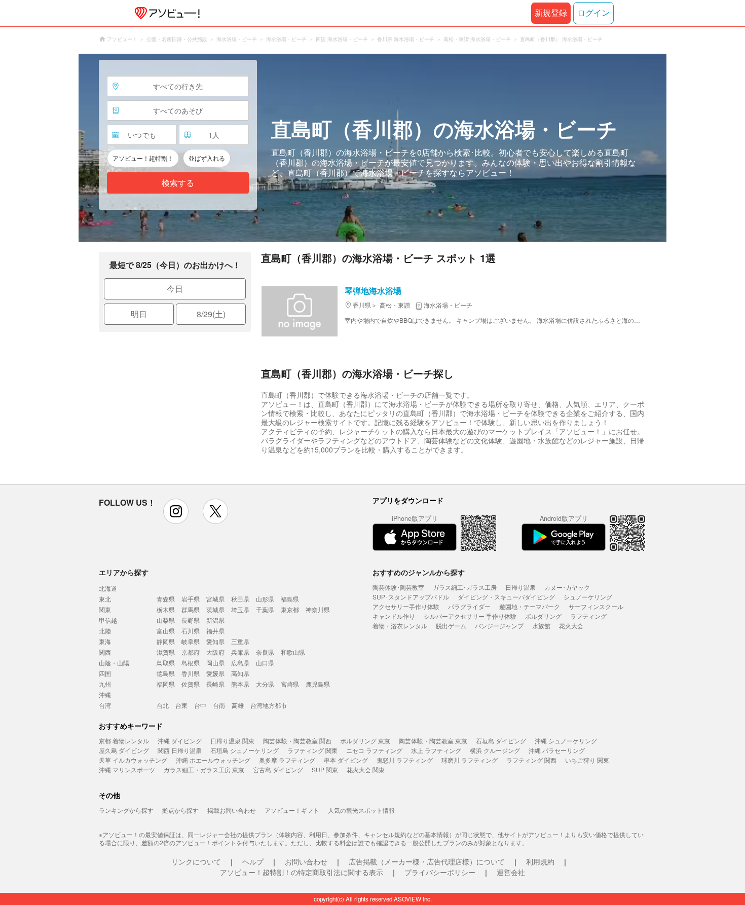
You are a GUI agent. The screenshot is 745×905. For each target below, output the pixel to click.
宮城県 (215, 598)
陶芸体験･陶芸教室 (398, 587)
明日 (139, 314)
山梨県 (166, 620)
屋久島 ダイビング (124, 750)
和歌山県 (293, 652)
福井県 (215, 630)
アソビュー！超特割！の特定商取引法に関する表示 (301, 872)
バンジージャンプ (499, 625)
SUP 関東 (325, 769)
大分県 (265, 684)
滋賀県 (166, 652)
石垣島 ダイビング (501, 740)
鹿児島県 (318, 684)
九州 (105, 684)
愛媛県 (215, 673)
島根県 (190, 662)
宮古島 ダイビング (278, 769)
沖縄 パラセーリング (557, 750)
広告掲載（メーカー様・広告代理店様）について (427, 861)
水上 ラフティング (436, 750)
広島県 (240, 662)
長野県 (190, 620)
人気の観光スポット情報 (361, 810)
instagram (176, 511)
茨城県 (215, 609)
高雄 (238, 705)
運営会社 (511, 872)
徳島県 (166, 673)
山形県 (265, 598)
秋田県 (240, 598)
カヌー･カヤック (567, 587)
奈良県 (265, 652)
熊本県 (240, 684)
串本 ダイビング (346, 760)
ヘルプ (253, 861)
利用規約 (540, 861)
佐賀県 (190, 684)
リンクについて (196, 861)
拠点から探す (180, 810)
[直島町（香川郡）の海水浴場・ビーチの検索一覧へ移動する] (372, 148)
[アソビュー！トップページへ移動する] (165, 13)
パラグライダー (469, 606)
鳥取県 (166, 662)
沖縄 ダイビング (180, 740)
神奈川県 (318, 609)
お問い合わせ (306, 861)
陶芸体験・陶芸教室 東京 (433, 740)
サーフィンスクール (596, 606)
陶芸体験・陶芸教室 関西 (297, 740)
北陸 (105, 630)
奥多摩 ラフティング (287, 760)
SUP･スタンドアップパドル (410, 596)
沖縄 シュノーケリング (566, 740)
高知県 (240, 673)
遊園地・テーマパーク (529, 606)
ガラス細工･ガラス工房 (465, 587)
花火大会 (571, 625)
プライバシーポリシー (439, 872)
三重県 (240, 641)
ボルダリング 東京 (365, 740)
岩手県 (190, 598)
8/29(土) (211, 314)
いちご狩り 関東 (587, 760)
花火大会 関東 (366, 769)
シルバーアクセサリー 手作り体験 (470, 616)
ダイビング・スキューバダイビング (506, 596)
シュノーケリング (588, 596)
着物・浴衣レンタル (399, 625)
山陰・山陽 (114, 662)
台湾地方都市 (268, 705)
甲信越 (108, 620)
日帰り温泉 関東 (232, 740)
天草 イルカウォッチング (133, 760)
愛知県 (215, 641)
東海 (105, 641)
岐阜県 (190, 641)
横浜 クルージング (495, 750)
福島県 (290, 598)
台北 (163, 705)
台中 (200, 705)
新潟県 (215, 620)
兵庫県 (240, 652)
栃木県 (166, 609)
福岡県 (166, 684)
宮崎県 (290, 684)
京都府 (190, 652)
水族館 (541, 625)
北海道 (108, 588)
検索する (178, 183)
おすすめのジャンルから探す (418, 572)
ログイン (593, 13)
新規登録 (551, 13)
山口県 (265, 662)
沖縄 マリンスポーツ (127, 769)
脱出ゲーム (451, 625)
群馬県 (190, 609)
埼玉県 (240, 609)
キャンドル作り (393, 616)
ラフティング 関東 (312, 750)
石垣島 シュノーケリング (244, 750)
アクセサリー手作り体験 (405, 606)
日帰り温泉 (520, 587)
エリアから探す (123, 572)
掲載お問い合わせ (231, 810)
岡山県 (215, 662)
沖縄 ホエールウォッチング (213, 760)
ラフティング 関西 (531, 760)
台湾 (105, 705)
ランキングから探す (126, 810)
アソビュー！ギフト (292, 810)
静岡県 (166, 641)
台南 (219, 705)
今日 (175, 288)
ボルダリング (543, 616)
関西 (105, 652)
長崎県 (215, 684)
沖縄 (105, 694)
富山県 (166, 630)
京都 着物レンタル (124, 740)
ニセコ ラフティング (374, 750)
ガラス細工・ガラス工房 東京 (204, 769)
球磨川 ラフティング (469, 760)
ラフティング (588, 616)
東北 (105, 598)
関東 (105, 609)
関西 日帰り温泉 (180, 750)
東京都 (290, 609)
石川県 (190, 630)
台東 (181, 705)
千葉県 (265, 609)
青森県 (166, 598)
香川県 (190, 673)
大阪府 (215, 652)
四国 (105, 673)
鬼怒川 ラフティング (405, 760)
